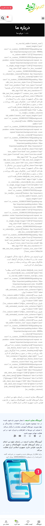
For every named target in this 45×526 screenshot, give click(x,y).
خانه (26, 33)
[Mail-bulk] (15, 436)
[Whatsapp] (30, 436)
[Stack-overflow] (40, 436)
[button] (43, 18)
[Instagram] (25, 436)
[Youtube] (20, 436)
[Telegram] (35, 436)
